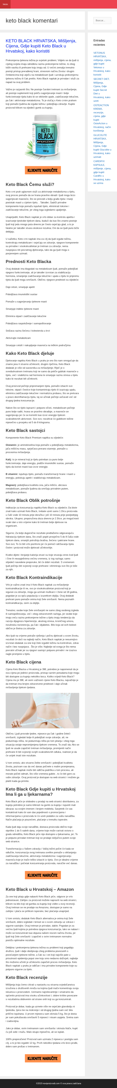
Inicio (5, 4)
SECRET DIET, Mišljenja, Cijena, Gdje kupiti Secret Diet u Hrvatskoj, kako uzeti (101, 90)
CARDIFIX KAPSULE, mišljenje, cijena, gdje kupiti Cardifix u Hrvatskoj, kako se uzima (102, 172)
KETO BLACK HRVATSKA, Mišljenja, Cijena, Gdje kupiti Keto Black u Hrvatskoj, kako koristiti (41, 45)
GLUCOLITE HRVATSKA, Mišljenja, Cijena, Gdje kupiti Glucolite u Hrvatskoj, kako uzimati (102, 146)
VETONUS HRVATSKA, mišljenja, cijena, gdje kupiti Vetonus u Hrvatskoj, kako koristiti (102, 64)
